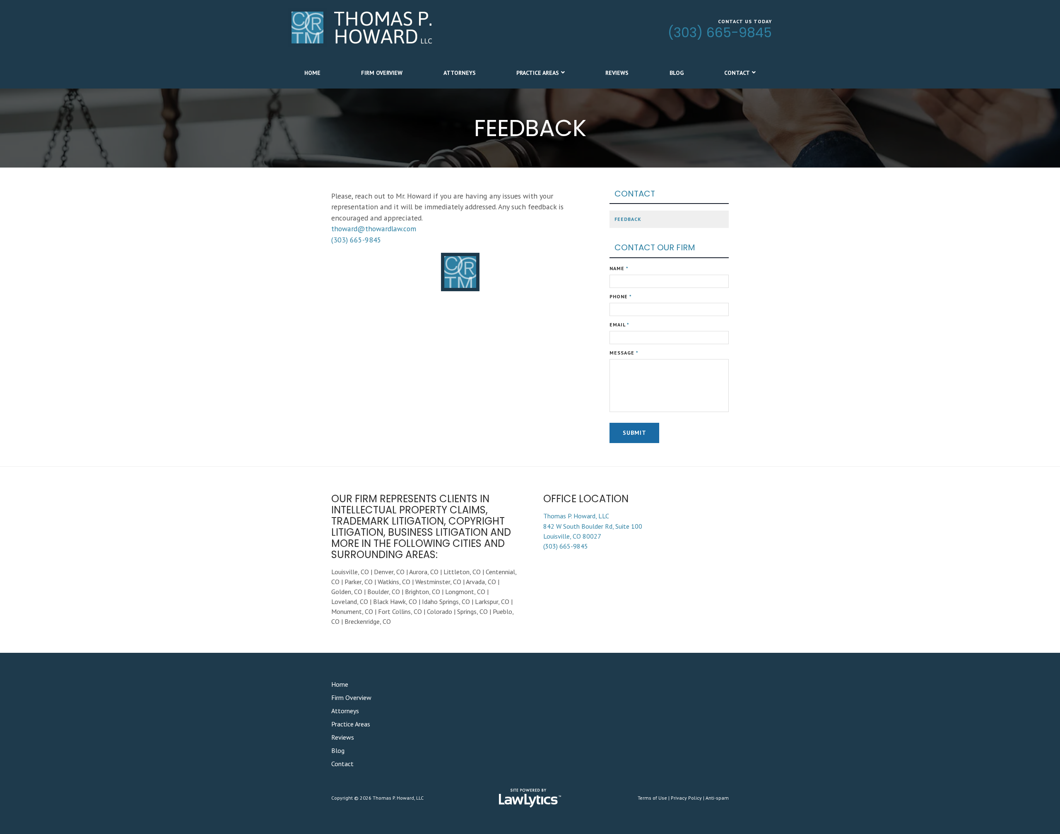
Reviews (617, 73)
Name (619, 268)
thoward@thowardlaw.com (373, 228)
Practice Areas (537, 73)
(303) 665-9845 (720, 32)
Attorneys (459, 73)
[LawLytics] (530, 798)
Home (312, 73)
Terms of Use (652, 798)
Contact (737, 73)
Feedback (627, 219)
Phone (621, 296)
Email (619, 324)
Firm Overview (381, 73)
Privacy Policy (686, 798)
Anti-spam (717, 798)
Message (624, 353)
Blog (677, 73)
